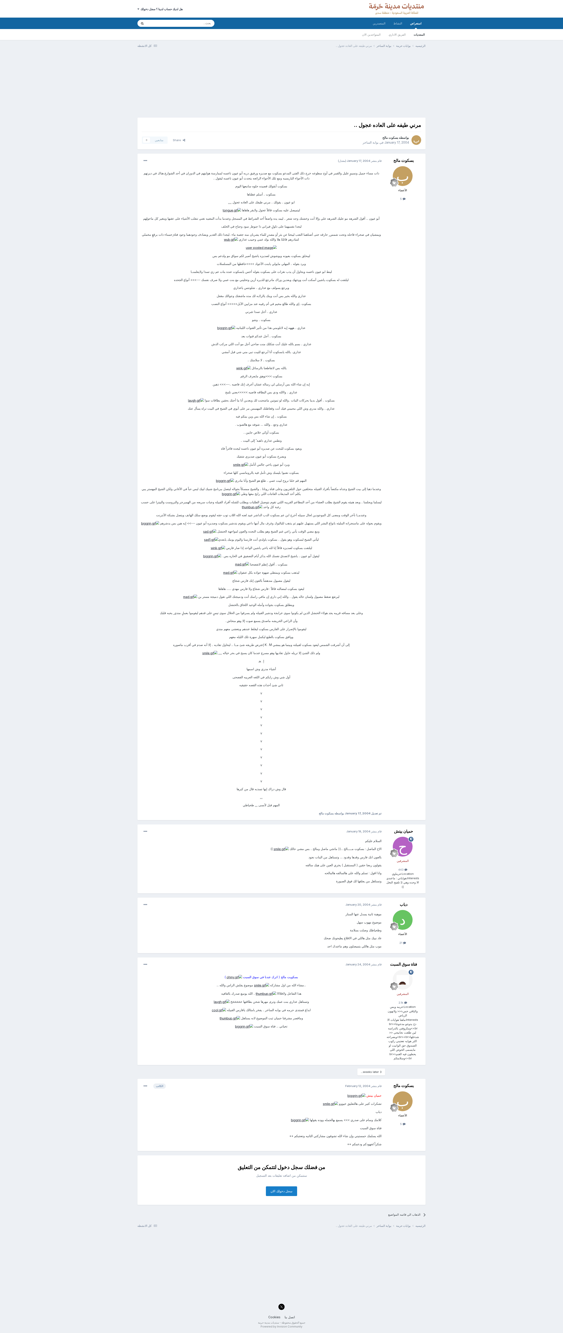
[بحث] (142, 23)
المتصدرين (379, 23)
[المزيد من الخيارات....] (145, 160)
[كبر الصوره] (232, 210)
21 (401, 943)
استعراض (416, 23)
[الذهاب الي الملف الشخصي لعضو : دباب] (403, 920)
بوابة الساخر (370, 142)
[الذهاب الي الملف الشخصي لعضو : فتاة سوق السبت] (403, 980)
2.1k (401, 1002)
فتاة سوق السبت (403, 964)
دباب (404, 904)
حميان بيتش (403, 831)
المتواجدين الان (371, 34)
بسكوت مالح (390, 137)
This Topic (160, 23)
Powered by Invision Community (281, 1326)
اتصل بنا (290, 1317)
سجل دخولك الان (281, 1191)
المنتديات (419, 34)
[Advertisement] (281, 84)
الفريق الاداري (397, 34)
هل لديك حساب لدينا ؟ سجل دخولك (161, 9)
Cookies (274, 1317)
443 (401, 869)
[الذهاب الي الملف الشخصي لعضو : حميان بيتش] (403, 847)
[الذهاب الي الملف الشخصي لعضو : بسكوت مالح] (416, 140)
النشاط (397, 23)
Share (178, 140)
